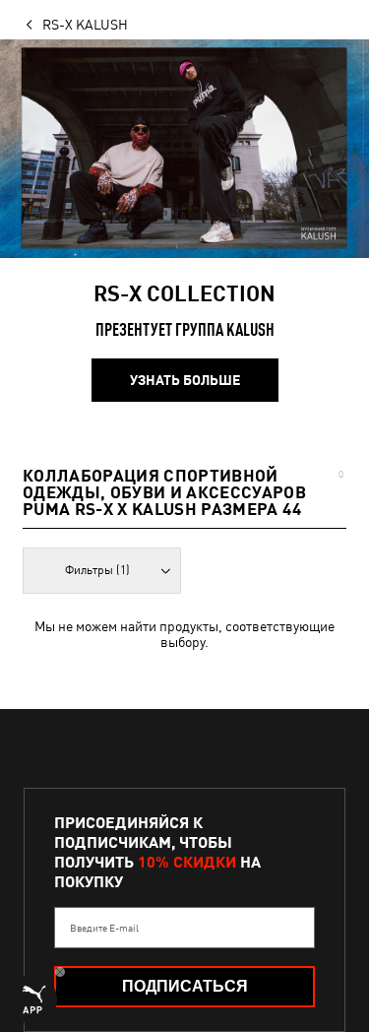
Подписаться (185, 986)
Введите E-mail (104, 928)
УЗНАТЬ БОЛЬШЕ (185, 380)
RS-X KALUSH (85, 24)
